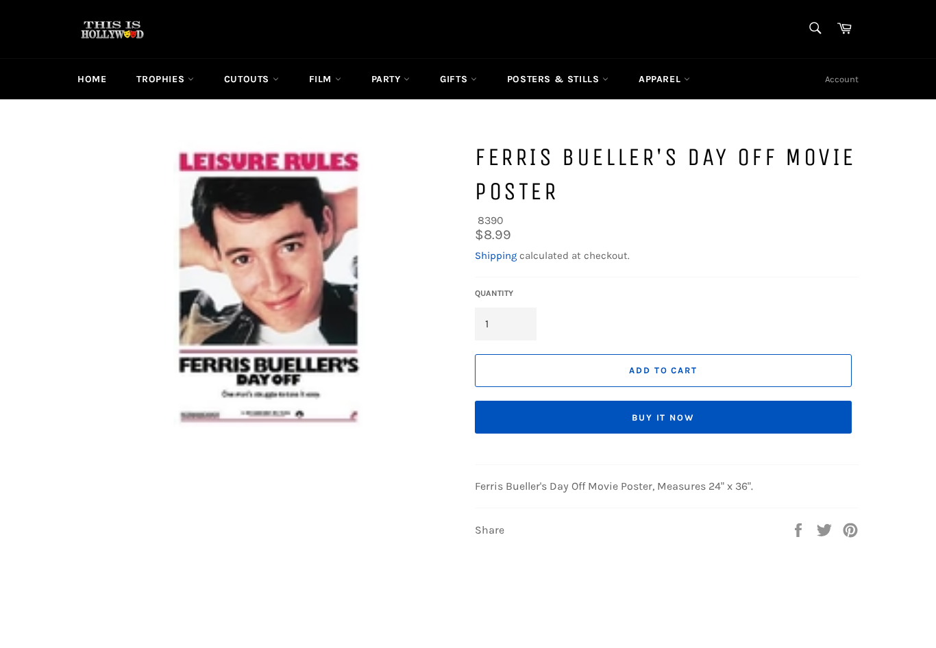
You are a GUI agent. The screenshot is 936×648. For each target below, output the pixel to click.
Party (387, 79)
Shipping (496, 255)
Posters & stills (554, 79)
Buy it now (663, 417)
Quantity (494, 293)
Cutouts (248, 79)
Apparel (661, 79)
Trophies (161, 79)
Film (322, 79)
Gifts (455, 79)
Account (842, 79)
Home (91, 79)
